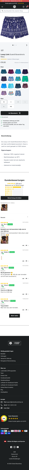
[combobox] (14, 10)
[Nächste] (26, 45)
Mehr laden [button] (14, 315)
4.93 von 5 (19, 183)
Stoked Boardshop (17, 463)
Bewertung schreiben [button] (14, 198)
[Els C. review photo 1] (4, 240)
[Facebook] (11, 447)
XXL (11, 106)
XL (4, 106)
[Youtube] (18, 447)
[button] (8, 187)
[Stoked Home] (14, 6)
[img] (4, 222)
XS (4, 102)
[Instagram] (14, 447)
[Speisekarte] (2, 6)
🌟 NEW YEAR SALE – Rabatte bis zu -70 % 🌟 (11, 1)
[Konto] (23, 6)
